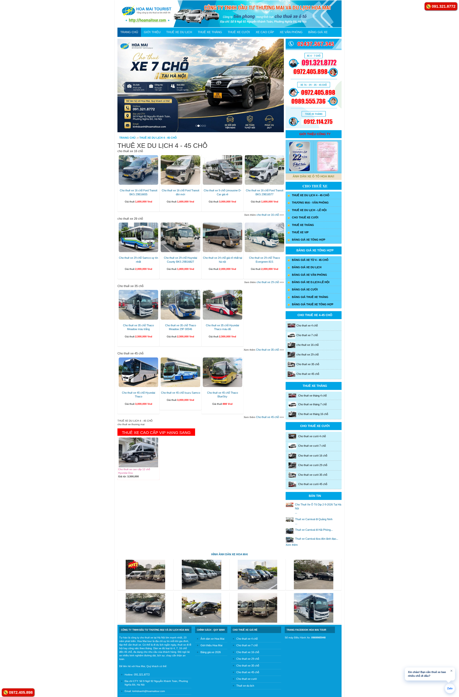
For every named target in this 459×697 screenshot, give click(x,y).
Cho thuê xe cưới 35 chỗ (312, 474)
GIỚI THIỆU (152, 32)
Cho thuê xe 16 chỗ (247, 652)
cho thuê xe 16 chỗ (268, 214)
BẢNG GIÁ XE (318, 32)
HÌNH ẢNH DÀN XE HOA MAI (229, 554)
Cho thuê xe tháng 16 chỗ (313, 414)
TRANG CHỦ (129, 32)
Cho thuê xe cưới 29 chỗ (312, 465)
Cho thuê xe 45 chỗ (267, 417)
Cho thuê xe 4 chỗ (307, 325)
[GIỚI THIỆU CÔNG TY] (299, 156)
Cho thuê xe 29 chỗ (247, 658)
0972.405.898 (21, 692)
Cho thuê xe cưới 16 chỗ (312, 455)
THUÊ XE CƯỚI (239, 32)
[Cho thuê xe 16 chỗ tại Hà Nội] (200, 85)
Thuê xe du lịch (245, 685)
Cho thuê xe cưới (246, 678)
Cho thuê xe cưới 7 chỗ (312, 445)
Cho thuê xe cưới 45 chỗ (312, 484)
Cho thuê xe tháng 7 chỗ (312, 404)
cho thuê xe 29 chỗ (268, 282)
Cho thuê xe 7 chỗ (307, 335)
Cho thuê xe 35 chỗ (267, 349)
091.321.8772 (141, 674)
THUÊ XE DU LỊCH (179, 32)
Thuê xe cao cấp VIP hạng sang (156, 432)
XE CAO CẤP (265, 32)
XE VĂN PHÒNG (291, 32)
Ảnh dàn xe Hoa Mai (212, 638)
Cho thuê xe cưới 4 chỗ (312, 436)
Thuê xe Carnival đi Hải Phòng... (314, 529)
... (318, 508)
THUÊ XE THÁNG (210, 32)
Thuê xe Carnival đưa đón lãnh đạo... (316, 538)
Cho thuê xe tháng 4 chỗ (312, 395)
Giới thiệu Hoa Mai (211, 645)
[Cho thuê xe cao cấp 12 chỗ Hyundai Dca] (138, 452)
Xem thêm (292, 544)
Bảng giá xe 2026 (210, 652)
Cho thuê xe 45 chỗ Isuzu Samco (180, 392)
